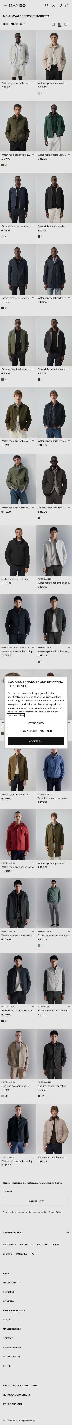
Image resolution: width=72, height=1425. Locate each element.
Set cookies (36, 723)
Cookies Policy (16, 715)
